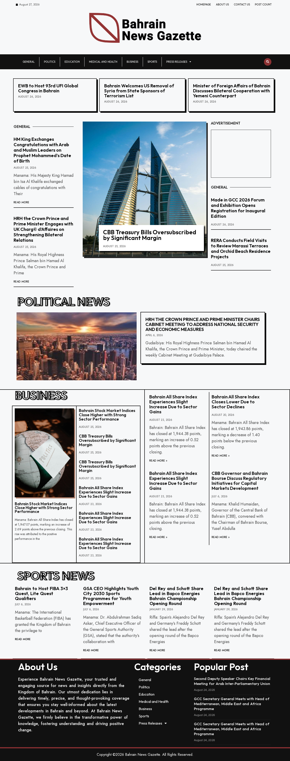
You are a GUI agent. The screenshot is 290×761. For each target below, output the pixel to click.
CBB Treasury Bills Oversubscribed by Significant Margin (149, 235)
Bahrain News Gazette (142, 754)
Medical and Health (103, 61)
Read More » (158, 461)
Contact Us (242, 4)
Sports (152, 61)
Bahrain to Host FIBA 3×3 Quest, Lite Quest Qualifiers (41, 593)
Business (132, 61)
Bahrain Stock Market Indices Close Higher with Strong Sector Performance (43, 507)
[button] (267, 62)
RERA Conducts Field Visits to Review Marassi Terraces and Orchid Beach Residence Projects (241, 248)
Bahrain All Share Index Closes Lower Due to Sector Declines (235, 401)
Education (72, 61)
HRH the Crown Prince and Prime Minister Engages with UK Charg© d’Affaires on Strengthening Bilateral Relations (43, 229)
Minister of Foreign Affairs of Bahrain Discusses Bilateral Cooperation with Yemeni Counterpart (231, 90)
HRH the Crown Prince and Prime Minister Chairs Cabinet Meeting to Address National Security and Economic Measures (202, 324)
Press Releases (176, 61)
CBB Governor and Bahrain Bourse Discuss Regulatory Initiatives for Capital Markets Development (240, 480)
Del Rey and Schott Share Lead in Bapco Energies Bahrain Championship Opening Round (176, 596)
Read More (21, 202)
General (29, 61)
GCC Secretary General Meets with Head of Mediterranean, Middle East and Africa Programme (231, 703)
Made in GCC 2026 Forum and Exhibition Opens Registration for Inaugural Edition (238, 208)
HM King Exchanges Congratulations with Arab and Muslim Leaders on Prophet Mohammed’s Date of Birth (42, 150)
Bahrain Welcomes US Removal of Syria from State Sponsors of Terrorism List (139, 90)
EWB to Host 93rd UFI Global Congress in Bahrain (48, 88)
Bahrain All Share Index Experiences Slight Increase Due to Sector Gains (105, 492)
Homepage (203, 4)
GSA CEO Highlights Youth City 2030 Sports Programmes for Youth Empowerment (111, 596)
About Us (222, 4)
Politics (49, 61)
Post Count (263, 4)
